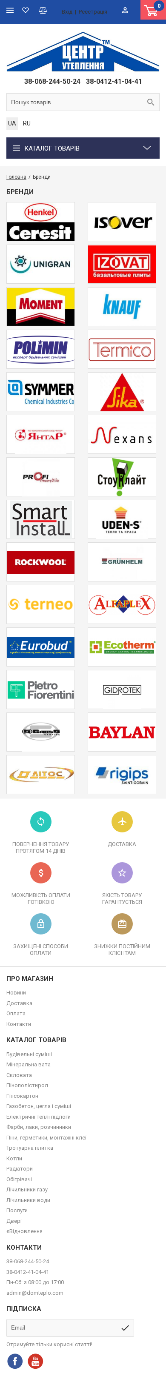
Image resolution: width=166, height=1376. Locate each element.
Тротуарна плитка (29, 1148)
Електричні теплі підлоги (38, 1117)
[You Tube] (35, 1361)
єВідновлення (24, 1231)
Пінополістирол (27, 1085)
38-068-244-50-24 (52, 81)
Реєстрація (93, 12)
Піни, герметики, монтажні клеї (46, 1137)
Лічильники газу (27, 1189)
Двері (14, 1221)
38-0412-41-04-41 (114, 81)
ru (27, 123)
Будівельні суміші (29, 1054)
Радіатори (19, 1168)
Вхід (67, 12)
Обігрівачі (19, 1179)
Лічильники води (28, 1200)
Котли (14, 1158)
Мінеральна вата (28, 1064)
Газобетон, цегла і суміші (38, 1106)
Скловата (19, 1075)
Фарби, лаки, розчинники (38, 1127)
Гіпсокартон (22, 1096)
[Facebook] (14, 1361)
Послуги (17, 1210)
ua (12, 123)
